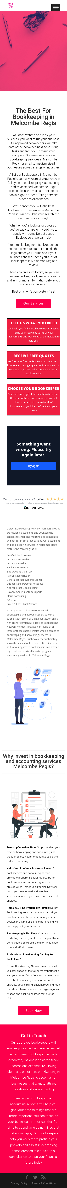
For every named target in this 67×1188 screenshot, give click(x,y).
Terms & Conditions (44, 1183)
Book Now (33, 1010)
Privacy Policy (19, 1183)
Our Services (33, 303)
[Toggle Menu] (56, 7)
